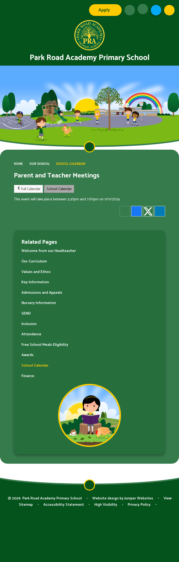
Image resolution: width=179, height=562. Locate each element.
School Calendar (70, 163)
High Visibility (105, 505)
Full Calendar (31, 189)
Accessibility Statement (63, 505)
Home (18, 163)
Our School (39, 163)
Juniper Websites (138, 498)
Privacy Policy (139, 505)
